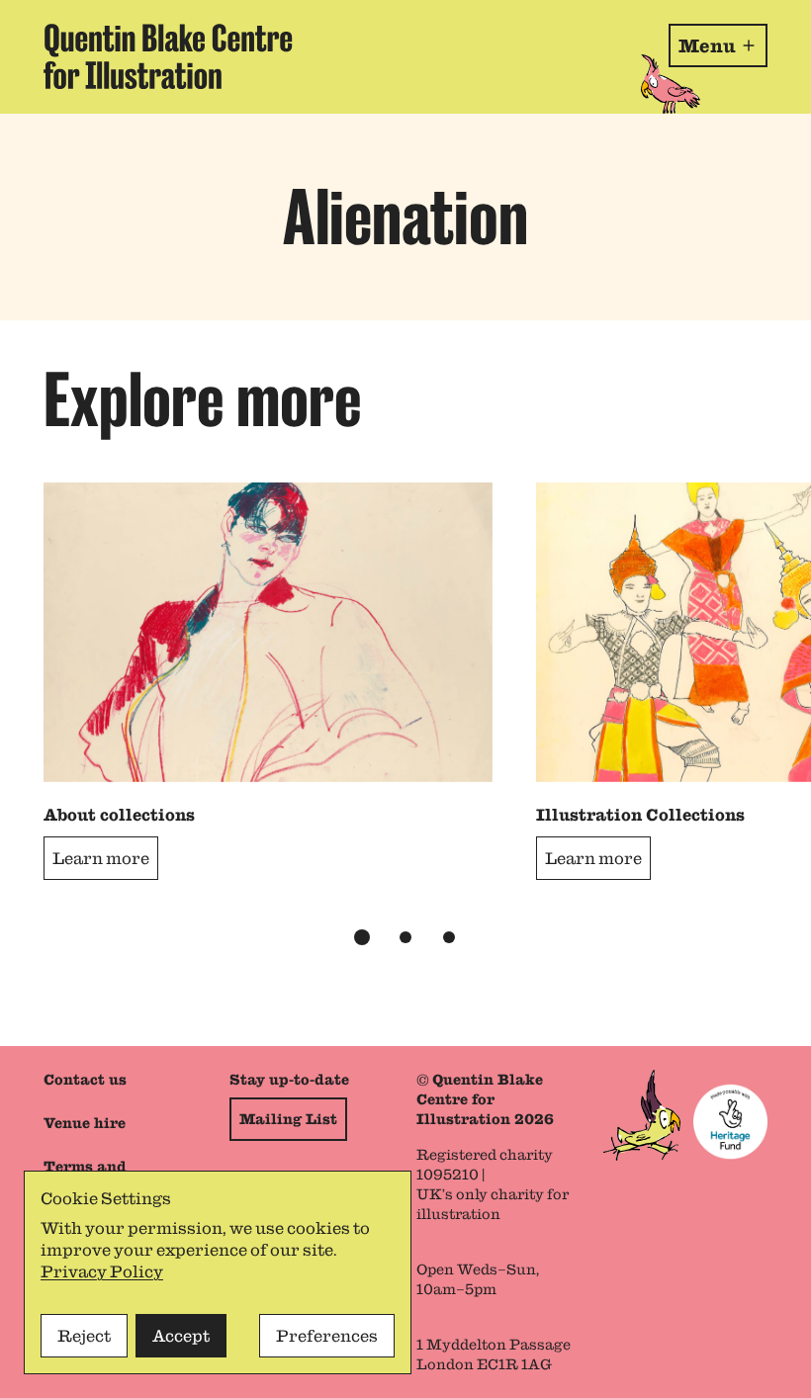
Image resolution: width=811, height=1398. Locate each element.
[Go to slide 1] (362, 937)
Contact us (85, 1080)
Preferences (327, 1336)
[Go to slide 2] (405, 937)
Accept (181, 1336)
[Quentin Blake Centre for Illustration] (168, 57)
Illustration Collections (640, 815)
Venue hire (85, 1123)
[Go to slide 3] (449, 937)
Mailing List (288, 1119)
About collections (119, 815)
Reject (84, 1336)
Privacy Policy (102, 1271)
